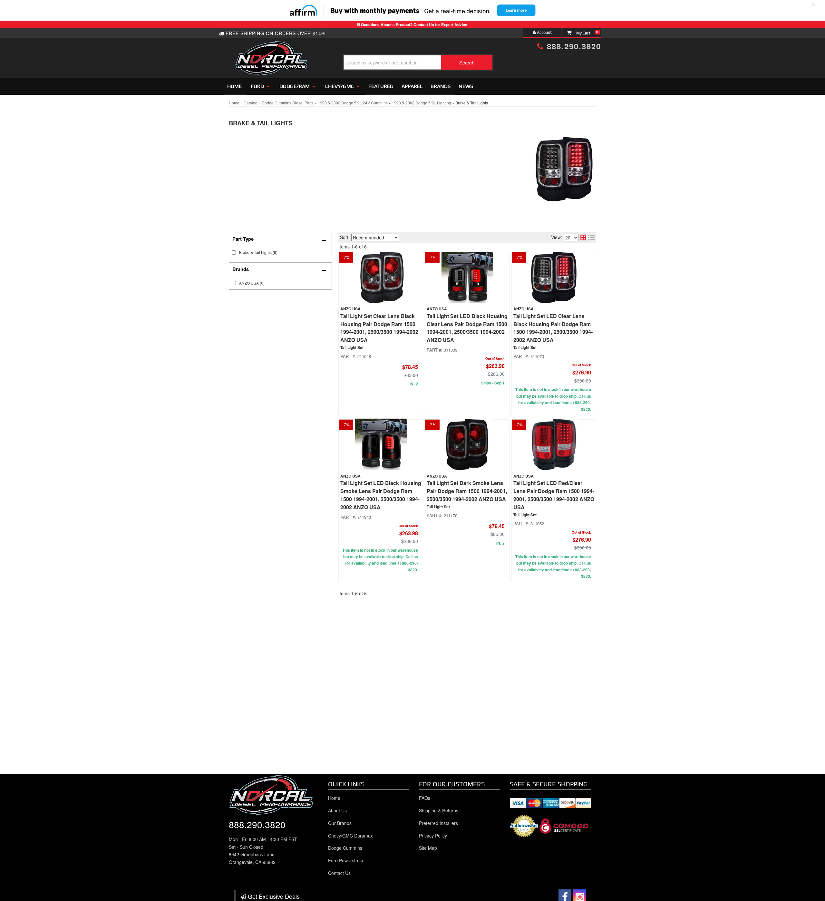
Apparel (412, 86)
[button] (418, 62)
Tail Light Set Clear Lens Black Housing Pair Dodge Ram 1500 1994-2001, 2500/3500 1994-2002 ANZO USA (379, 328)
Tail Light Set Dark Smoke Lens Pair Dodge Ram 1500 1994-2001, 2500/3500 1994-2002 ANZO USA (467, 491)
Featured (380, 86)
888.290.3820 (572, 46)
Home (234, 86)
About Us (337, 810)
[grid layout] (583, 237)
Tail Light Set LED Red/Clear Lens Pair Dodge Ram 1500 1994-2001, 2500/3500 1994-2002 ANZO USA (553, 494)
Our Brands (340, 823)
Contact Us (339, 873)
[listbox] (375, 237)
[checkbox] (234, 283)
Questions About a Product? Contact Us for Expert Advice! (415, 24)
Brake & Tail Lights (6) (258, 252)
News (466, 86)
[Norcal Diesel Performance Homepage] (271, 47)
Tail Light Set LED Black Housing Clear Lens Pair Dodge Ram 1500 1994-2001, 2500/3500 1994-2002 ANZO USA (467, 328)
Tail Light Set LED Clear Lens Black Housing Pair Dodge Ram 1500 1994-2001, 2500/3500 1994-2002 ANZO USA (553, 328)
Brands (441, 86)
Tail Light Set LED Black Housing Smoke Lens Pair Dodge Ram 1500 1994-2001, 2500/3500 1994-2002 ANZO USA (380, 494)
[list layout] (591, 237)
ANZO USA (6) (252, 283)
